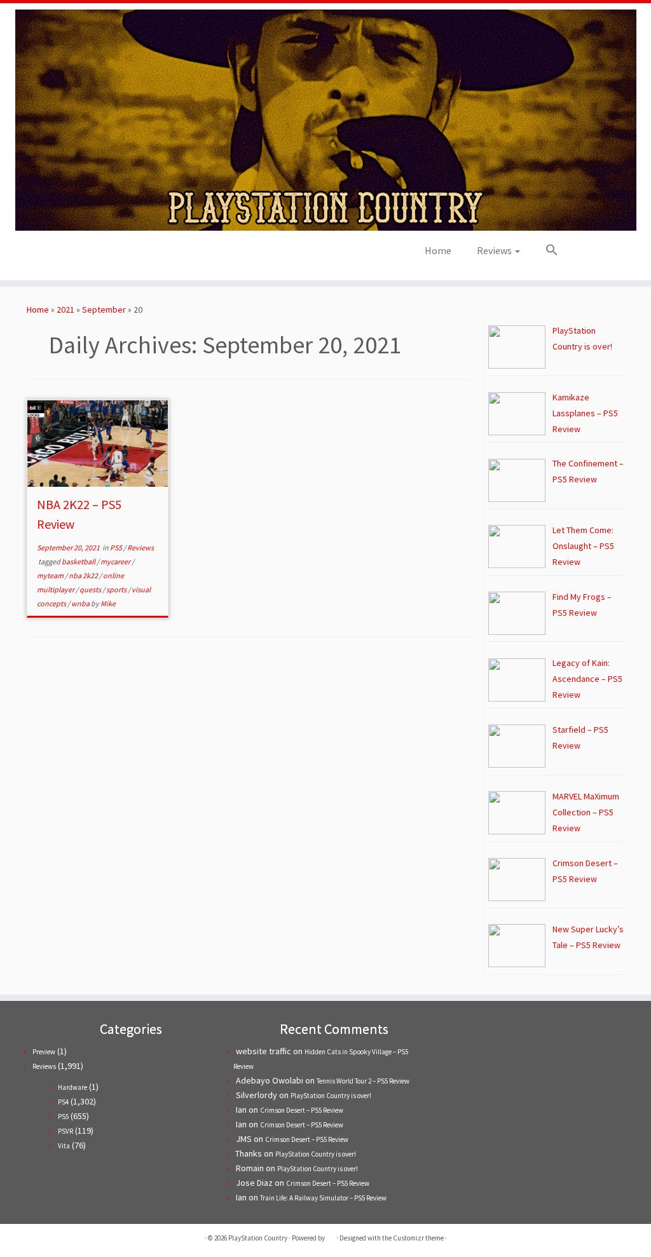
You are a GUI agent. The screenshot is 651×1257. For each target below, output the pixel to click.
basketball (79, 561)
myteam (51, 575)
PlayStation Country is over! (331, 1095)
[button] (545, 250)
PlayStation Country (257, 1237)
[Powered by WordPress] (330, 1235)
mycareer (116, 561)
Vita (64, 1145)
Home (438, 250)
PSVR (65, 1131)
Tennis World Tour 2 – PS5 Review (363, 1081)
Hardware (72, 1087)
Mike (108, 603)
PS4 (63, 1101)
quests (90, 589)
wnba (81, 603)
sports (117, 589)
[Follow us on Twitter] (104, 254)
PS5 (116, 547)
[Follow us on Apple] (156, 254)
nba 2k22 (84, 575)
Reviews (495, 250)
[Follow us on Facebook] (121, 254)
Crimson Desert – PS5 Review (301, 1110)
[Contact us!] (173, 254)
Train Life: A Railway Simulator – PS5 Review (323, 1197)
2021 (65, 309)
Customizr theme (418, 1237)
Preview (43, 1051)
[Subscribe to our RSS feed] (138, 254)
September (104, 309)
